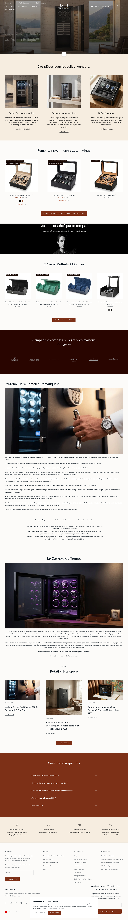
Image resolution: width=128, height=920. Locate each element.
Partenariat (77, 872)
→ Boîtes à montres (106, 129)
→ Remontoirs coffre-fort (21, 129)
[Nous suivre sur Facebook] (6, 903)
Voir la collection (64, 320)
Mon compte (78, 866)
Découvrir (12, 45)
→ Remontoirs (64, 131)
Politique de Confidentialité (110, 862)
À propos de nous (80, 876)
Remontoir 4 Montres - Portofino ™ (21, 195)
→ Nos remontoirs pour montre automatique (64, 213)
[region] (64, 27)
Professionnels (10, 9)
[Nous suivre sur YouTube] (21, 903)
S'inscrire (12, 879)
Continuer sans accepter (56, 908)
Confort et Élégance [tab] (41, 520)
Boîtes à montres (72, 656)
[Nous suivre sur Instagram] (11, 903)
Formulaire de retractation (109, 869)
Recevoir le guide (106, 911)
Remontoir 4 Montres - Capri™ (107, 195)
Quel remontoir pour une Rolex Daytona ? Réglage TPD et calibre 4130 (103, 710)
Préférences (40, 912)
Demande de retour (80, 862)
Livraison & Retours (107, 856)
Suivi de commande (80, 859)
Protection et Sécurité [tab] (85, 520)
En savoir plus (9, 714)
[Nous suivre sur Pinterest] (16, 903)
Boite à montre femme (50, 862)
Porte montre (47, 866)
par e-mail (17, 896)
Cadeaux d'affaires (37, 6)
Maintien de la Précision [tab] (63, 520)
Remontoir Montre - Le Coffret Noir (64, 195)
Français (104, 6)
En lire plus (64, 743)
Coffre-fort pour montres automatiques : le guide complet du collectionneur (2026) (63, 725)
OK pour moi (54, 912)
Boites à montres (41, 3)
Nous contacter (79, 869)
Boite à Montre (48, 859)
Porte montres (9, 6)
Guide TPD (77, 882)
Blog (44, 869)
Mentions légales (106, 866)
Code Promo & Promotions (83, 879)
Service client (22, 6)
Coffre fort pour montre (24, 3)
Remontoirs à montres (57, 656)
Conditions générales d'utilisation (112, 859)
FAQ (75, 856)
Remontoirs (8, 3)
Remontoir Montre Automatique (53, 856)
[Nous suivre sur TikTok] (27, 903)
